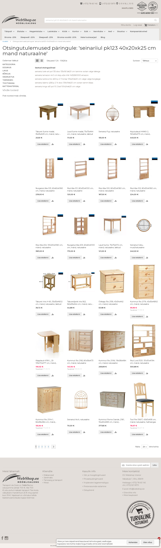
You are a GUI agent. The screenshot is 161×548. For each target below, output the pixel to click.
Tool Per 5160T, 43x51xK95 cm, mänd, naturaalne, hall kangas (143, 420)
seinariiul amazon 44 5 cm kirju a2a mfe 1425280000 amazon (62, 75)
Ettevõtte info (130, 493)
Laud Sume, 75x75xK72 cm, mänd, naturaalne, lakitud (111, 246)
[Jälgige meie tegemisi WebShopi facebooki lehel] (3, 539)
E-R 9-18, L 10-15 (126, 4)
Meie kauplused (130, 495)
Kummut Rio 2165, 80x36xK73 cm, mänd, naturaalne (80, 361)
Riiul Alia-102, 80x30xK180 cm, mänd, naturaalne (143, 189)
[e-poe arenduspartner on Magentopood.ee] (159, 538)
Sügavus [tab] (7, 67)
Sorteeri (136, 61)
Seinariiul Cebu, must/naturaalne (137, 246)
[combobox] (101, 20)
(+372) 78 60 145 (90, 4)
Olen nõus (147, 542)
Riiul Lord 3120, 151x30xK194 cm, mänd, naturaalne (142, 361)
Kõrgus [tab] (6, 74)
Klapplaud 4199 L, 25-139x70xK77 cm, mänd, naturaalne (46, 361)
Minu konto (126, 25)
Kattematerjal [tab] (11, 86)
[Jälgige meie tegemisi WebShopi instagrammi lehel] (6, 539)
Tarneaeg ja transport (53, 480)
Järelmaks (48, 478)
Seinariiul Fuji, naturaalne (109, 131)
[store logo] (19, 22)
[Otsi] (155, 20)
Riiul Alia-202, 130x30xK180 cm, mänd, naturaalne (49, 246)
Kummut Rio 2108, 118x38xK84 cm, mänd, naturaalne (112, 361)
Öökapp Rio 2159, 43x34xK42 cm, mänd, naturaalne (111, 302)
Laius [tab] (5, 70)
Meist (46, 483)
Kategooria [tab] (9, 64)
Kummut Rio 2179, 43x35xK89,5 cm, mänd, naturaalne (144, 302)
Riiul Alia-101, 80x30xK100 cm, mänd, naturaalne (80, 189)
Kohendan (133, 542)
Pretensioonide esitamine (95, 486)
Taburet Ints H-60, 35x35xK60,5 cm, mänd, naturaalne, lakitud (49, 302)
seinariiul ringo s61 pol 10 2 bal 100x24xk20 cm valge (57, 86)
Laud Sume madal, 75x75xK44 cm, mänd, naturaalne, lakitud (80, 132)
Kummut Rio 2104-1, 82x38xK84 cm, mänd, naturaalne (45, 420)
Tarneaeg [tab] (8, 80)
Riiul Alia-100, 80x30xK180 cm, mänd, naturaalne (112, 189)
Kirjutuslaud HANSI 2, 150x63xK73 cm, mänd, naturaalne (140, 132)
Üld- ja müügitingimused (94, 475)
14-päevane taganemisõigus (96, 483)
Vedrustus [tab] (8, 77)
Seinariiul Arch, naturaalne (78, 419)
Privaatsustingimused (93, 479)
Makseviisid (49, 475)
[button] (52, 144)
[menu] (80, 34)
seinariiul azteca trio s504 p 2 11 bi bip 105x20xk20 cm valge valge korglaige (67, 79)
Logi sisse (137, 25)
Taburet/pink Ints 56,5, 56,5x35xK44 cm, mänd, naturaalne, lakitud (79, 302)
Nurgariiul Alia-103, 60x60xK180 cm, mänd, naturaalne (49, 189)
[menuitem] (8, 31)
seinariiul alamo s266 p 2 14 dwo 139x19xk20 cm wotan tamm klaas (64, 83)
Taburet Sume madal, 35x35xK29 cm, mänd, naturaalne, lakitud (47, 132)
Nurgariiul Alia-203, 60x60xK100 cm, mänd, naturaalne (81, 246)
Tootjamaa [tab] (8, 83)
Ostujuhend (89, 490)
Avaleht (6, 41)
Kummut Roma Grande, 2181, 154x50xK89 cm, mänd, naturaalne (111, 420)
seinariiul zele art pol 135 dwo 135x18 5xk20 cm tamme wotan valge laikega (67, 71)
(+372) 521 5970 (108, 4)
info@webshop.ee (137, 489)
